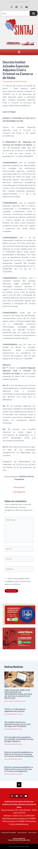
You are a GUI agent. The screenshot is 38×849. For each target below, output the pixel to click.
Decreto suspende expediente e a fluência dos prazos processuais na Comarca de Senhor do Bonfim (18, 754)
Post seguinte (19, 492)
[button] (19, 52)
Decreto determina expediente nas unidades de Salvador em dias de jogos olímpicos (18, 739)
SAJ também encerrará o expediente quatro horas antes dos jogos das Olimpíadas (17, 724)
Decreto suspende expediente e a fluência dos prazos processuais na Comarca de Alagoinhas (18, 769)
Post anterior (19, 487)
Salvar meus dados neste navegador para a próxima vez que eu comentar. (18, 581)
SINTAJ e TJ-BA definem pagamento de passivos (15, 710)
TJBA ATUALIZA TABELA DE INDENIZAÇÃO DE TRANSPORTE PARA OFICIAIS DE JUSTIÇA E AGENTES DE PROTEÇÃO (18, 694)
